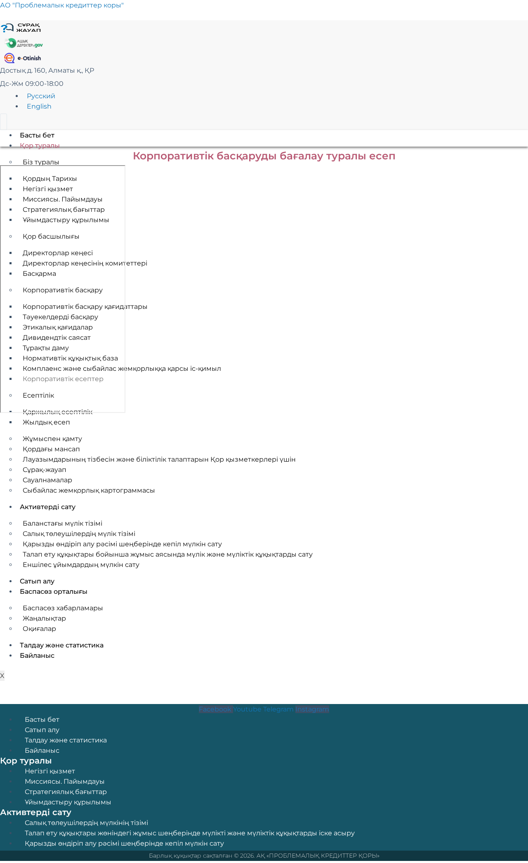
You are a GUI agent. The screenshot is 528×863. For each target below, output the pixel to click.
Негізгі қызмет (50, 771)
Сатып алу (42, 730)
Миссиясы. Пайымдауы (65, 781)
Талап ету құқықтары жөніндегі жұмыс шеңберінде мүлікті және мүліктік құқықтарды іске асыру (190, 833)
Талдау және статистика (66, 740)
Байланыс (42, 750)
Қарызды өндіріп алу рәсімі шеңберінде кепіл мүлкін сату (124, 843)
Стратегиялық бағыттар (66, 792)
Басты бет (37, 135)
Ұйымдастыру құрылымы (68, 802)
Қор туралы (40, 145)
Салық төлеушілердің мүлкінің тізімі (86, 823)
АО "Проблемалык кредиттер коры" (62, 5)
